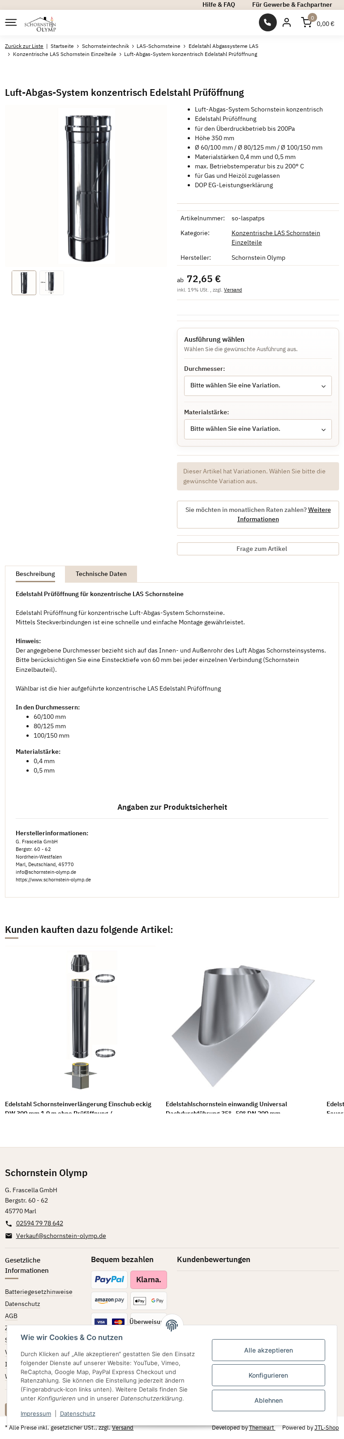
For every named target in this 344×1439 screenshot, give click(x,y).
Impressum (36, 1413)
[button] (318, 22)
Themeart (262, 1427)
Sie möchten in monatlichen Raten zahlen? (258, 514)
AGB (11, 1316)
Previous (24, 1029)
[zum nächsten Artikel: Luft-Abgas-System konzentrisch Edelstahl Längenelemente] (329, 74)
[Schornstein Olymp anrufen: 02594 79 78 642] (268, 22)
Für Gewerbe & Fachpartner (292, 4)
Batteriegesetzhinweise (39, 1292)
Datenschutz (77, 1413)
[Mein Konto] (287, 22)
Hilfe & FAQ (218, 4)
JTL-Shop (326, 1427)
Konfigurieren (268, 1375)
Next (319, 1029)
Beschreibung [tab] (35, 574)
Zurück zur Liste (24, 46)
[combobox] (258, 386)
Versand (233, 289)
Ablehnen (268, 1400)
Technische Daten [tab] (101, 574)
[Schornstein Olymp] (40, 22)
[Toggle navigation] (10, 22)
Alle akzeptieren (268, 1350)
